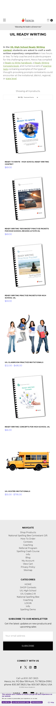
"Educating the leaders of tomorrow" (28, 27)
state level (11, 78)
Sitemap (28, 570)
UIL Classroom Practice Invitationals (24, 362)
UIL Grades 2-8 (28, 594)
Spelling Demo (28, 609)
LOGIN (28, 603)
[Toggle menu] (3, 20)
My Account (28, 560)
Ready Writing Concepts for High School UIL (27, 427)
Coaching (28, 545)
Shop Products (28, 532)
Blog (28, 557)
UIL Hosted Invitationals (17, 491)
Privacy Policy (28, 567)
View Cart (28, 564)
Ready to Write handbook (18, 63)
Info (28, 554)
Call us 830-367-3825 (27, 678)
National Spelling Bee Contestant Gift (28, 535)
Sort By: (20, 97)
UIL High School (28, 590)
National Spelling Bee (28, 597)
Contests (28, 542)
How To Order (28, 538)
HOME (28, 584)
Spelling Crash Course (28, 551)
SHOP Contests (28, 587)
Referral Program (28, 548)
